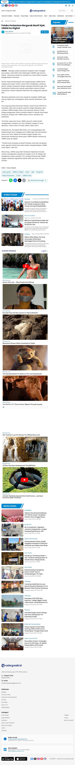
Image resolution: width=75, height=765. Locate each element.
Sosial (66, 718)
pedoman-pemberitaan (9, 697)
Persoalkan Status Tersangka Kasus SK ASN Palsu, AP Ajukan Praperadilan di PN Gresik (36, 643)
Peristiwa (27, 199)
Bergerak (39, 172)
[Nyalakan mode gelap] (72, 5)
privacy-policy (5, 695)
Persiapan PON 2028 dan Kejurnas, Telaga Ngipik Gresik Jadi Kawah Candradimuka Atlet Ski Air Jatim (37, 601)
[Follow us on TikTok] (16, 5)
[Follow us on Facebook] (2, 5)
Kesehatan (28, 524)
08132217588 (5, 678)
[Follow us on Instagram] (9, 5)
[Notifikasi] (69, 5)
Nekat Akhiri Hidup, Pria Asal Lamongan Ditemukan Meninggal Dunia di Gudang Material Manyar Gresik (35, 240)
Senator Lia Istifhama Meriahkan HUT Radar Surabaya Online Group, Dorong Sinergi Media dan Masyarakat (36, 205)
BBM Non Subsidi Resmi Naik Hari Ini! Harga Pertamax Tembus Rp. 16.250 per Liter (36, 222)
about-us (4, 705)
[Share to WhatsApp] (11, 180)
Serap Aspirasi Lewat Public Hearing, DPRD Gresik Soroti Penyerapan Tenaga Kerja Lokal (36, 629)
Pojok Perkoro (5, 718)
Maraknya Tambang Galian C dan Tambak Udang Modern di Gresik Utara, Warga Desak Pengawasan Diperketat (36, 559)
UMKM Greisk (27, 176)
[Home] (2, 21)
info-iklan (4, 702)
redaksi (3, 692)
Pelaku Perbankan (8, 176)
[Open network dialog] (66, 5)
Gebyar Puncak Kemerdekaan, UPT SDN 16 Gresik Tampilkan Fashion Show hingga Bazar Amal (36, 516)
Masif (27, 172)
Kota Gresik (28, 553)
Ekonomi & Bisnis (10, 21)
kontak (3, 700)
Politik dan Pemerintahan (32, 624)
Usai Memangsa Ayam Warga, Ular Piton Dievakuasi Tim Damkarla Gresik (36, 615)
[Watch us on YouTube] (12, 5)
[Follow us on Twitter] (6, 5)
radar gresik (6, 172)
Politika (66, 715)
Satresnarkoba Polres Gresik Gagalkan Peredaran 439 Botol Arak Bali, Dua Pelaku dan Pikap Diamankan (36, 544)
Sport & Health (69, 720)
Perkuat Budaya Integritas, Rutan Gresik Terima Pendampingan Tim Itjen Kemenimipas (34, 573)
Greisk (18, 176)
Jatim (3, 728)
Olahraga (27, 581)
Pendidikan (28, 510)
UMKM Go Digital (18, 172)
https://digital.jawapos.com (16, 751)
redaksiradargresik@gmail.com (11, 683)
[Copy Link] (24, 180)
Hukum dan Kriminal (31, 539)
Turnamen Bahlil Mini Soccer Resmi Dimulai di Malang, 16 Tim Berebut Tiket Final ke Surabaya (36, 586)
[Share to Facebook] (15, 180)
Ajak (32, 172)
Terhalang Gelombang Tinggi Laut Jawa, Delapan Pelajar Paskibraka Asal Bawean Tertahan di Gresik (62, 41)
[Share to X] (19, 180)
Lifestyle (4, 730)
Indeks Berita (5, 707)
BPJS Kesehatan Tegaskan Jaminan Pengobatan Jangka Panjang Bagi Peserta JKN (36, 529)
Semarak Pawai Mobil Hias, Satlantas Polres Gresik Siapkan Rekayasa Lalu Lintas (64, 89)
